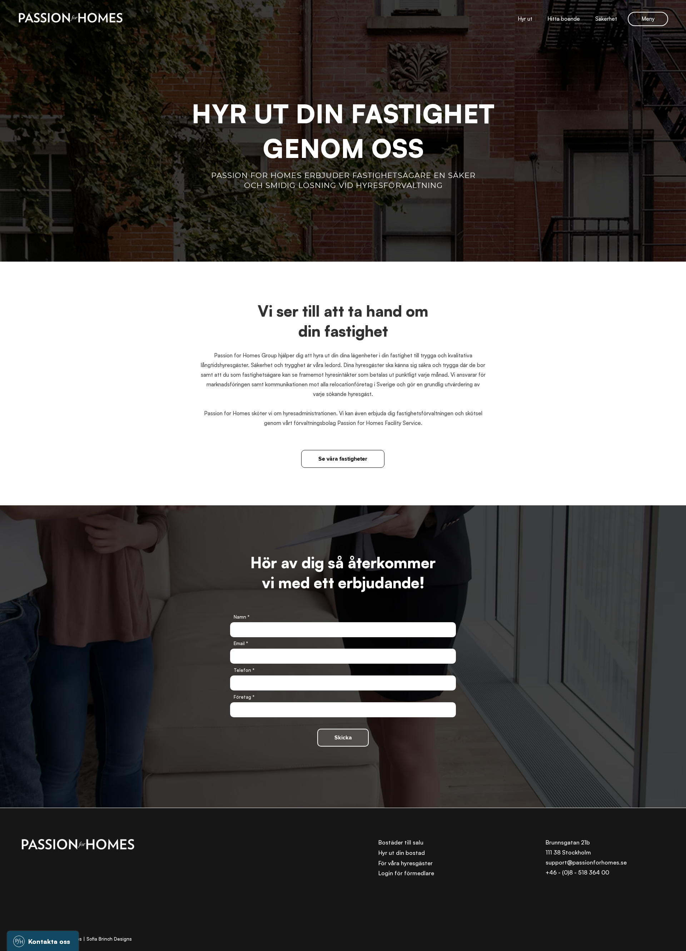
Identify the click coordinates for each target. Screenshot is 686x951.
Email (239, 643)
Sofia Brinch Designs (109, 939)
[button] (648, 19)
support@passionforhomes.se (586, 862)
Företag (242, 697)
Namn (240, 617)
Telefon (242, 670)
